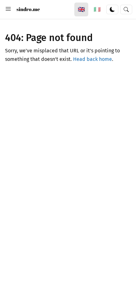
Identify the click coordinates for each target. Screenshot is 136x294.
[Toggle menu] (8, 9)
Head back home (92, 59)
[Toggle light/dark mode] (112, 9)
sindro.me (28, 9)
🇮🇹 (97, 9)
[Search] (126, 9)
